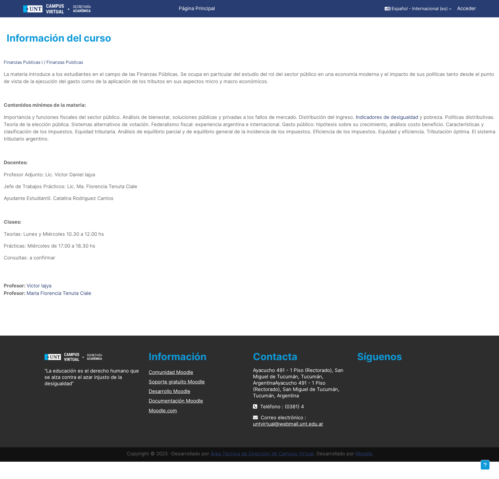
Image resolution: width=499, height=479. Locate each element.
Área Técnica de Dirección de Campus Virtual (262, 453)
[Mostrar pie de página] (485, 465)
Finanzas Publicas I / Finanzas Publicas (43, 62)
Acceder (466, 8)
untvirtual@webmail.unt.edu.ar (288, 424)
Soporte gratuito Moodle (177, 382)
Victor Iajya (39, 286)
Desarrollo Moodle (169, 391)
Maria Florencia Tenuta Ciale (59, 293)
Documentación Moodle (176, 401)
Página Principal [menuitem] (197, 8)
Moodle (364, 453)
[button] (418, 8)
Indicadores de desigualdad (387, 117)
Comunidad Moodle (171, 372)
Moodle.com (163, 410)
